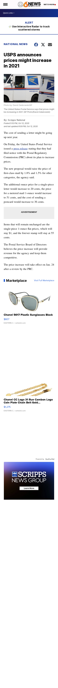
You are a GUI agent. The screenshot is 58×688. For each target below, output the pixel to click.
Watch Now (49, 4)
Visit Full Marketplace (44, 280)
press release (20, 148)
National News (16, 44)
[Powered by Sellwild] (49, 459)
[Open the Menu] (5, 4)
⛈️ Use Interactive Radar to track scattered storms (29, 28)
